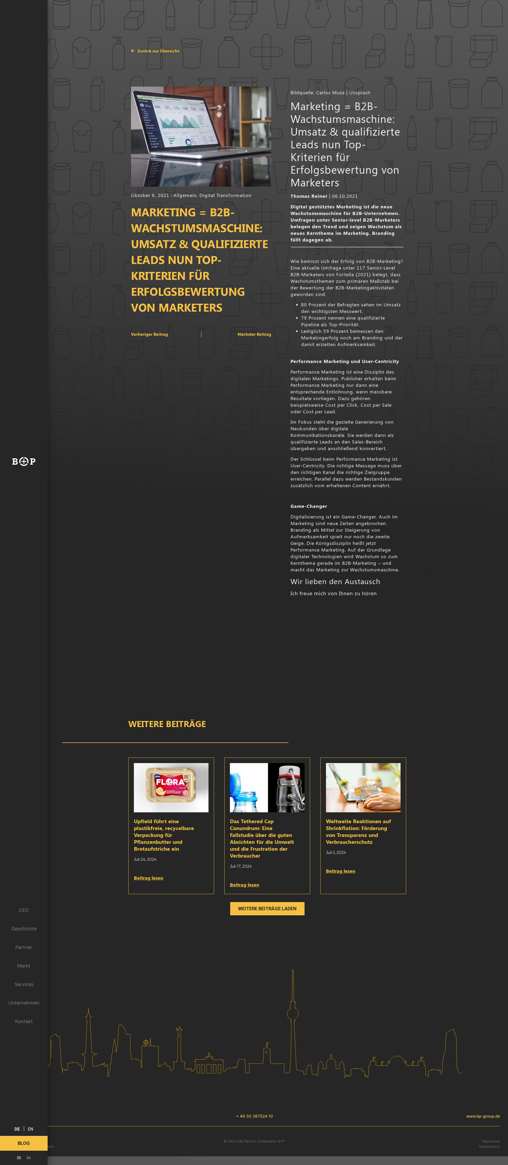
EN (30, 1129)
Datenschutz (489, 1146)
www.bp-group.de (483, 1116)
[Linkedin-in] (29, 1158)
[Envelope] (19, 1158)
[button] (267, 908)
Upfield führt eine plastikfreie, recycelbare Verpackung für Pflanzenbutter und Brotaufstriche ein (164, 834)
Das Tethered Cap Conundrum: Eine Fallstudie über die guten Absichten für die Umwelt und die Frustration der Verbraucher (262, 838)
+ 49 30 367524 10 (254, 1116)
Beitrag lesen (148, 878)
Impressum (491, 1141)
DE (17, 1129)
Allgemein (185, 195)
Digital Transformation (225, 195)
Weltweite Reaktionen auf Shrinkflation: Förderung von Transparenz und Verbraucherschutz (358, 831)
